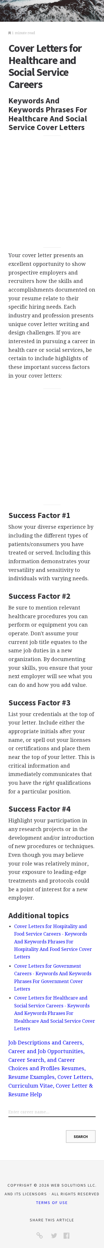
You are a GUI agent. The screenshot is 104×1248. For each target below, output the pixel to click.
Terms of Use (52, 1202)
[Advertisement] (52, 191)
